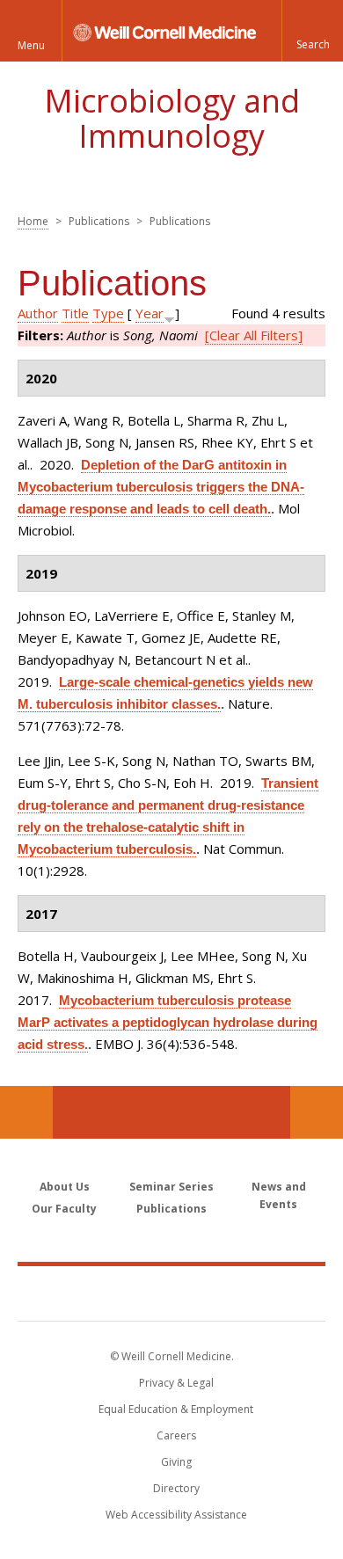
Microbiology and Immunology (172, 118)
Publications (171, 1208)
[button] (312, 31)
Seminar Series (171, 1186)
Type (108, 313)
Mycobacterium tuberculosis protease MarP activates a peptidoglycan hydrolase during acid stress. (167, 1022)
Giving (176, 1461)
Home (33, 221)
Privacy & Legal (176, 1382)
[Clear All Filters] (254, 335)
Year (149, 313)
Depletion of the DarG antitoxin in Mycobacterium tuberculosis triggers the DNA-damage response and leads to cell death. (161, 486)
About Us (65, 1186)
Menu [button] (31, 45)
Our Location (26, 1112)
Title (75, 313)
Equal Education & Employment (176, 1409)
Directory (176, 1488)
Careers (176, 1435)
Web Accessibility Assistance (176, 1514)
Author (38, 313)
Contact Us (316, 1112)
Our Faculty (64, 1208)
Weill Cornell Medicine (171, 1292)
